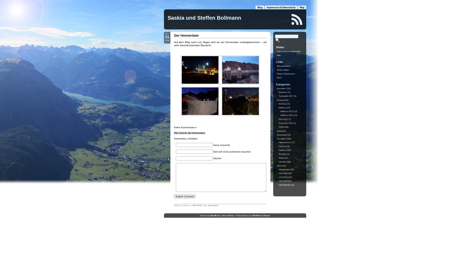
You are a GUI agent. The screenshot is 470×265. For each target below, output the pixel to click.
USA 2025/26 (284, 185)
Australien (281, 88)
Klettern (282, 150)
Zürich (281, 127)
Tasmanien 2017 (286, 96)
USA (279, 166)
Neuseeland (282, 135)
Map (302, 7)
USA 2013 (283, 177)
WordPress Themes (261, 216)
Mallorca (282, 108)
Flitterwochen (285, 142)
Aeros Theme (228, 216)
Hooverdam (213, 205)
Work (279, 78)
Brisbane (283, 92)
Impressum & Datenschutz (281, 7)
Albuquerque (284, 169)
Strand (282, 158)
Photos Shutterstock (286, 74)
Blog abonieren (283, 66)
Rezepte (282, 154)
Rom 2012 (283, 119)
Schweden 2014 (286, 123)
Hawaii (280, 131)
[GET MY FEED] (297, 19)
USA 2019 (283, 181)
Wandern (283, 162)
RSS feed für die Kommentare (189, 133)
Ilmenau (282, 104)
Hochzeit (283, 146)
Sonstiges (281, 139)
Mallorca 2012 (287, 111)
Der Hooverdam (186, 35)
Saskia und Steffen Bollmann (204, 18)
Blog (260, 7)
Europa (280, 100)
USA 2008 (196, 205)
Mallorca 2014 (287, 115)
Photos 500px (283, 70)
